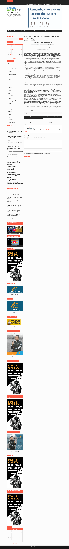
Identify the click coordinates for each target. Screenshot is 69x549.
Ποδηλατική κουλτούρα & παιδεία (14, 68)
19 (14, 52)
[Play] (8, 233)
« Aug (14, 58)
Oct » (16, 58)
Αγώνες (53, 4)
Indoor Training (11, 117)
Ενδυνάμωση (10, 119)
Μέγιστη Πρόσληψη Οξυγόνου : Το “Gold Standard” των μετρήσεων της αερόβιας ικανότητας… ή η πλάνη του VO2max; (14, 206)
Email (38, 150)
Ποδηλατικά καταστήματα (12, 100)
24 (10, 54)
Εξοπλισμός (48, 4)
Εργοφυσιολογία (11, 72)
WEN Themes (36, 547)
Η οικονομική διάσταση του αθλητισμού (14, 218)
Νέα (43, 4)
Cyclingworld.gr (13, 12)
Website (51, 150)
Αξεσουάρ (10, 92)
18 (12, 52)
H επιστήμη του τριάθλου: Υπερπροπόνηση (15, 197)
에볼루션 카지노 (47, 129)
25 (12, 54)
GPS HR (9, 96)
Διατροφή (10, 69)
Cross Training (10, 120)
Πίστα (9, 80)
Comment (25, 139)
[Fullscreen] (21, 233)
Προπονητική (58, 4)
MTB (9, 82)
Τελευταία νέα (31, 4)
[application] (15, 230)
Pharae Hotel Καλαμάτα (12, 217)
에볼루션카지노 (30, 127)
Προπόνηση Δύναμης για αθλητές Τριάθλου (15, 200)
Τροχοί (9, 90)
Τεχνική (9, 114)
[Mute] (19, 233)
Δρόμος (9, 79)
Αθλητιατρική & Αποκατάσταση (13, 76)
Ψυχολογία (10, 71)
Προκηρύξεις (10, 109)
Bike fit (9, 116)
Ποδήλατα (10, 87)
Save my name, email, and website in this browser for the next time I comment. (38, 153)
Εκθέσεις (9, 103)
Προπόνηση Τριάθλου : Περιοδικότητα (14, 194)
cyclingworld (33, 40)
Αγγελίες (9, 104)
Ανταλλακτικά (10, 88)
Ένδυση (9, 93)
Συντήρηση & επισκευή (12, 101)
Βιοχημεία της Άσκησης (12, 74)
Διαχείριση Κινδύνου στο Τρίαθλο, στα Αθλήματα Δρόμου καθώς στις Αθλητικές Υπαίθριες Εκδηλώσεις (13, 211)
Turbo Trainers (10, 95)
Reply (26, 131)
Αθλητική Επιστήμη (37, 4)
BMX (9, 84)
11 (12, 51)
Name (25, 150)
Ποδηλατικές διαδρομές (12, 122)
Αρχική (27, 4)
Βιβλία (9, 98)
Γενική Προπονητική (11, 112)
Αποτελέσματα (10, 108)
